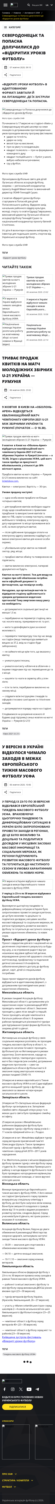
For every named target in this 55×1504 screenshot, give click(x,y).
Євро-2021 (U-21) (11, 733)
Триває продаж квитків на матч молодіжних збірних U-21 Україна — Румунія (27, 369)
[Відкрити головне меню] (5, 5)
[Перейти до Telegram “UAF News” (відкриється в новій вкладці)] (37, 1389)
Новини (17, 12)
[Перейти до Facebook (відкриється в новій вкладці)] (4, 1389)
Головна (6, 12)
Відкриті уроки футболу (14, 257)
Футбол (7, 1486)
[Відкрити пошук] (28, 5)
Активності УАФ (32, 12)
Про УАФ (7, 1474)
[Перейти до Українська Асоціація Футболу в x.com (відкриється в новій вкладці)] (20, 1389)
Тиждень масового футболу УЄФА (19, 1354)
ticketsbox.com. (10, 481)
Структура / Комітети (15, 1480)
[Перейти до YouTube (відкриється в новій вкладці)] (29, 1389)
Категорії (14, 27)
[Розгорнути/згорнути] (15, 1474)
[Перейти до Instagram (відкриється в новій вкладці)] (12, 1389)
